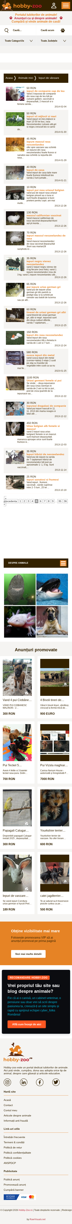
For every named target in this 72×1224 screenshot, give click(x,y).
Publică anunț (12, 1179)
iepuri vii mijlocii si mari (41, 116)
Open (65, 5)
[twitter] (60, 1082)
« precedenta (10, 500)
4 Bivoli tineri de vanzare (50, 700)
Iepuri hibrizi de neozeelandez (45, 454)
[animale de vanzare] (18, 1052)
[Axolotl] (20, 622)
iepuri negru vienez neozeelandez (39, 263)
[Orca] (52, 589)
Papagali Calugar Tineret (14, 830)
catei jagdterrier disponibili (50, 896)
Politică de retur (13, 1147)
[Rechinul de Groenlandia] (20, 589)
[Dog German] (52, 622)
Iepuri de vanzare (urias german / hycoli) (17, 896)
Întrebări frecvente (14, 1137)
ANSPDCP (10, 1163)
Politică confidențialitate (17, 1152)
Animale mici (25, 77)
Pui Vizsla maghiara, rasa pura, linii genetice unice (53, 765)
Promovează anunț (15, 1184)
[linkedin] (28, 1082)
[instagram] (12, 1082)
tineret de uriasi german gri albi (46, 312)
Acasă (7, 1099)
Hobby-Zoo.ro (25, 1210)
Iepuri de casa (35, 169)
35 (59, 501)
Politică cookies (13, 1157)
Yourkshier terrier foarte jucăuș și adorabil (51, 830)
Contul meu (10, 1110)
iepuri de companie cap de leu (46, 90)
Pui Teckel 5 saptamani (11, 765)
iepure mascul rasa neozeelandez (38, 143)
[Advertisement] (36, 57)
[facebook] (44, 1082)
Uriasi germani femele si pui (44, 380)
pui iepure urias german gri (44, 286)
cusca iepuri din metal (40, 355)
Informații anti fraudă (16, 1120)
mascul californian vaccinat (44, 215)
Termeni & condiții (14, 1142)
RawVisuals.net (37, 1219)
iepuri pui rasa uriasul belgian (45, 190)
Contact (8, 1105)
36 (65, 501)
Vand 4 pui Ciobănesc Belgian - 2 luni (17, 700)
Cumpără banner (14, 1189)
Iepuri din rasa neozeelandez (45, 334)
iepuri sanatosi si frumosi (43, 479)
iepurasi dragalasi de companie (46, 405)
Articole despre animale (17, 1115)
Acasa (9, 77)
